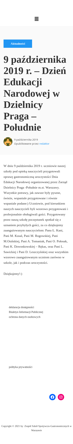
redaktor (44, 143)
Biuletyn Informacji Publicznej (26, 311)
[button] (36, 18)
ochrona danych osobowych (24, 316)
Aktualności (18, 43)
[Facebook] (52, 397)
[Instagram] (61, 397)
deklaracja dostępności (21, 307)
